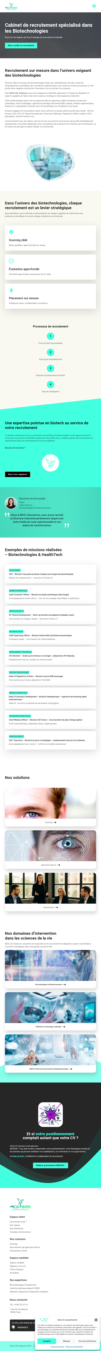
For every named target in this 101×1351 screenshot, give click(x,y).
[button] (96, 1320)
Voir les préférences (87, 1341)
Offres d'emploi (16, 1269)
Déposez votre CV (18, 1266)
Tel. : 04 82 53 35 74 (18, 1304)
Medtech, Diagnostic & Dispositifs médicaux (29, 1292)
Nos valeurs (15, 1225)
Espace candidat (17, 1263)
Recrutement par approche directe (25, 1247)
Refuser (66, 1341)
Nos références (16, 1228)
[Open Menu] (94, 6)
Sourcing (13, 1244)
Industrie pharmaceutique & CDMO (25, 1288)
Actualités (14, 1273)
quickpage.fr (22, 1327)
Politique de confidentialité (74, 1347)
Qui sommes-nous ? (18, 1222)
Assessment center (18, 1251)
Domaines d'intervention (20, 1232)
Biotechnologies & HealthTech (23, 1285)
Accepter (47, 1341)
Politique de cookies (57, 1347)
